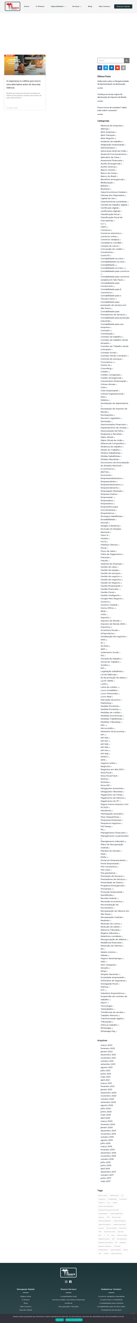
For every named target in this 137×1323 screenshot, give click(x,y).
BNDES (104, 186)
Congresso (101, 1199)
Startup (104, 987)
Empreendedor (108, 481)
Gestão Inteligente (110, 595)
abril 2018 (105, 1168)
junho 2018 (106, 1165)
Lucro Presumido (109, 693)
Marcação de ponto (110, 700)
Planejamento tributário (112, 841)
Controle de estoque (111, 359)
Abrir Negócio (107, 138)
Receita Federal (108, 898)
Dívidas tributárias (109, 459)
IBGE (103, 611)
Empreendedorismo (111, 484)
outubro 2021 (107, 1061)
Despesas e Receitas (111, 434)
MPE (103, 760)
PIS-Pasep (106, 826)
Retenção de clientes (111, 946)
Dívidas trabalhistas (110, 456)
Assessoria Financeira (111, 160)
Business (105, 189)
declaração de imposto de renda (108, 1210)
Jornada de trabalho (111, 659)
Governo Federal (109, 605)
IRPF (103, 649)
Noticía (104, 779)
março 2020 (106, 1121)
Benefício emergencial (112, 179)
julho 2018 (105, 1162)
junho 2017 (106, 1178)
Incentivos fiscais (109, 630)
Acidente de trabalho (111, 141)
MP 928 (104, 744)
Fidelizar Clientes (109, 545)
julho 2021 (105, 1070)
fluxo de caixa (116, 1217)
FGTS (103, 542)
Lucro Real (106, 697)
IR (102, 643)
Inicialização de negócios (113, 636)
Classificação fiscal (110, 214)
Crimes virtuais (108, 384)
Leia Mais (100, 88)
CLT (103, 224)
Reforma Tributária (110, 930)
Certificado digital (109, 208)
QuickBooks (107, 895)
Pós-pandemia (108, 873)
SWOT (104, 1003)
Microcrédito (107, 728)
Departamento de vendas (114, 428)
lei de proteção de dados (113, 678)
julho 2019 (105, 1143)
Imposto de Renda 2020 (113, 624)
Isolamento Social (109, 652)
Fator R (104, 535)
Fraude (104, 560)
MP (102, 735)
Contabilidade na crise (112, 268)
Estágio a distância (110, 526)
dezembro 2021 (108, 1055)
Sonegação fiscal (109, 984)
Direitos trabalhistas (110, 453)
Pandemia (106, 810)
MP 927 (104, 741)
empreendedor (103, 1213)
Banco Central (108, 170)
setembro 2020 (108, 1102)
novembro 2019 (108, 1134)
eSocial (104, 523)
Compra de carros (109, 246)
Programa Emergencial (112, 885)
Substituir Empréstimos (112, 993)
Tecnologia (106, 1006)
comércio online (109, 236)
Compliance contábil (111, 243)
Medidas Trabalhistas (111, 719)
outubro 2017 (107, 1175)
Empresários (107, 500)
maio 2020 (106, 1115)
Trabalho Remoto (109, 1015)
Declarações (107, 415)
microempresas (122, 1239)
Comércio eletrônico (111, 233)
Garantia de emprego (111, 564)
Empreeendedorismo (111, 478)
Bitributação (107, 183)
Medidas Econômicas (111, 716)
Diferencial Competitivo (112, 443)
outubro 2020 (107, 1099)
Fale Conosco (104, 6)
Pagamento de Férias (111, 795)
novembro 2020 (108, 1096)
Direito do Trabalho (110, 450)
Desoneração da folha (112, 431)
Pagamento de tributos (112, 798)
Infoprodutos (107, 633)
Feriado (104, 538)
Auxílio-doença (108, 167)
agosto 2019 (107, 1140)
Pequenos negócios (111, 823)
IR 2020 (104, 646)
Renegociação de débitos (113, 939)
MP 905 (104, 738)
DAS (103, 397)
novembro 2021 (108, 1058)
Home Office (107, 608)
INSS (103, 640)
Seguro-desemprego (111, 958)
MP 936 (104, 747)
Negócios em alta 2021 (112, 769)
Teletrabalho (107, 1009)
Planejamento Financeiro (113, 833)
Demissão (106, 421)
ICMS (103, 614)
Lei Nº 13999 (107, 681)
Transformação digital (112, 1018)
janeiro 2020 (107, 1127)
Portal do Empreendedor (113, 860)
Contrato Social (108, 353)
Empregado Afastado (111, 491)
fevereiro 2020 (108, 1124)
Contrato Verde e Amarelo (114, 356)
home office (122, 1228)
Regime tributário (109, 933)
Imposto (105, 617)
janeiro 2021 (106, 1089)
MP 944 (105, 750)
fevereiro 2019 (108, 1150)
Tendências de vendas (112, 1012)
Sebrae (104, 955)
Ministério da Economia (112, 731)
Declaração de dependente (114, 403)
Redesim (105, 920)
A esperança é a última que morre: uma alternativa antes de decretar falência (23, 84)
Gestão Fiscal (107, 592)
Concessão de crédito (112, 249)
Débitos (104, 400)
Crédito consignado (110, 375)
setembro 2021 (108, 1064)
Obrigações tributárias (112, 791)
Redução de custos (110, 924)
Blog (90, 6)
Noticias (105, 782)
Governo (105, 602)
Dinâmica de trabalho (111, 447)
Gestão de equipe (109, 570)
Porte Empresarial (109, 863)
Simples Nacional (109, 974)
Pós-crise (105, 870)
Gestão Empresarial (110, 586)
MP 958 (104, 754)
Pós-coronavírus (109, 867)
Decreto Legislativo (110, 418)
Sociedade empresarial (112, 977)
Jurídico (105, 665)
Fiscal (103, 548)
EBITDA (104, 472)
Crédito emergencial (111, 378)
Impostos (105, 627)
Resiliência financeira (111, 943)
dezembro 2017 (108, 1172)
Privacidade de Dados (112, 882)
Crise (103, 387)
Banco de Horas (109, 173)
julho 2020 (106, 1108)
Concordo (59, 1320)
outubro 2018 (107, 1159)
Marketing (106, 703)
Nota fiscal (106, 773)
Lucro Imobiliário (109, 690)
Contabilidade (108, 265)
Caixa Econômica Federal (113, 192)
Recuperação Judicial (111, 917)
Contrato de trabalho (111, 337)
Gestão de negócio (110, 576)
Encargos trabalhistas (111, 516)
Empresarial (106, 497)
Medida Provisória (109, 709)
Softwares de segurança (113, 980)
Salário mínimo (108, 952)
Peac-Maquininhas (110, 817)
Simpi (103, 971)
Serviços (75, 6)
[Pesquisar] (126, 60)
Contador (105, 330)
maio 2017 (106, 1181)
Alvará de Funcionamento (113, 154)
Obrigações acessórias (112, 788)
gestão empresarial (119, 1224)
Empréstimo (107, 503)
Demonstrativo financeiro (113, 424)
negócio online (108, 763)
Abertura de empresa (111, 125)
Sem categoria (108, 965)
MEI (102, 725)
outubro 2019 (107, 1137)
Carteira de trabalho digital (114, 205)
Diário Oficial (107, 437)
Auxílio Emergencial (110, 164)
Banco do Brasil (108, 176)
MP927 (104, 757)
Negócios (105, 766)
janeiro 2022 (107, 1051)
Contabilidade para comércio (115, 271)
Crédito (104, 372)
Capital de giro (114, 1195)
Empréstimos (107, 513)
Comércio (105, 230)
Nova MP (105, 785)
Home (26, 6)
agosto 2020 (107, 1105)
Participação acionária (111, 814)
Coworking (106, 368)
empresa (101, 1217)
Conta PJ (105, 255)
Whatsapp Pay (108, 1031)
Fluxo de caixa (108, 551)
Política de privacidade (74, 1320)
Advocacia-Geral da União (113, 151)
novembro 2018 (108, 1156)
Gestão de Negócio (120, 1221)
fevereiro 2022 (108, 1048)
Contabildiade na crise (112, 258)
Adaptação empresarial (112, 145)
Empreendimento (109, 488)
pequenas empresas (104, 1246)
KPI (102, 668)
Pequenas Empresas (111, 820)
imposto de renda (109, 1232)
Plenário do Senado (110, 851)
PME (103, 854)
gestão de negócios (104, 1224)
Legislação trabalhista (111, 671)
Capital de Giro (108, 198)
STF (103, 990)
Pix (102, 829)
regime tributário (115, 1250)
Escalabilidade (108, 519)
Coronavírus (106, 362)
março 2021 (106, 1083)
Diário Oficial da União (111, 440)
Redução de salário (110, 927)
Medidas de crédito (110, 712)
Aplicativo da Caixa (110, 157)
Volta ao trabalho (109, 1025)
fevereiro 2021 (108, 1086)
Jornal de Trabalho (110, 662)
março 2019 (106, 1146)
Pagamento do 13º (110, 801)
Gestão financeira (109, 589)
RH (102, 949)
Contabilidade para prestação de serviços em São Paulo (113, 305)
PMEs (103, 857)
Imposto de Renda (110, 621)
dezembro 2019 (108, 1131)
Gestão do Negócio (110, 583)
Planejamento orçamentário (115, 836)
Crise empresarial (109, 390)
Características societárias (114, 201)
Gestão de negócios (111, 579)
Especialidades (57, 6)
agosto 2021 (107, 1067)
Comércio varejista (110, 239)
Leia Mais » (10, 102)
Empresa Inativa (109, 494)
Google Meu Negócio (111, 598)
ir (104, 1235)
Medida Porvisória (109, 706)
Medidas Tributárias (110, 722)
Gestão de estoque (110, 573)
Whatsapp (106, 1028)
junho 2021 (106, 1074)
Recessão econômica (111, 901)
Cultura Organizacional (112, 394)
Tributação (106, 1022)
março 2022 (106, 1045)
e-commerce (107, 469)
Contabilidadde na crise (112, 262)
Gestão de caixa (109, 567)
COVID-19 (105, 365)
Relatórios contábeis (111, 936)
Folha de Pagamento (111, 554)
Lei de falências (108, 674)
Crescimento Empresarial (113, 381)
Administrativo (108, 148)
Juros (113, 1235)
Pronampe (106, 889)
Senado (104, 968)
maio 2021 (105, 1077)
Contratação (107, 334)
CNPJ (103, 227)
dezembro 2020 (108, 1093)
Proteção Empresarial (111, 892)
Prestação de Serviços (112, 876)
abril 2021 (105, 1080)
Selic (103, 961)
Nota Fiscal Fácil (109, 776)
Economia (106, 475)
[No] (134, 1318)
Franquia (105, 557)
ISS (102, 655)
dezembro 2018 (108, 1153)
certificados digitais (110, 211)
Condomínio (107, 252)
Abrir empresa (108, 132)
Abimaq (104, 129)
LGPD (103, 684)
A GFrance (40, 6)
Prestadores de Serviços (113, 879)
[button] (99, 67)
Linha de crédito (109, 687)
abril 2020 (105, 1118)
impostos (121, 1232)
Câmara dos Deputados (112, 195)
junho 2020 (106, 1112)
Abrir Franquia (107, 135)
